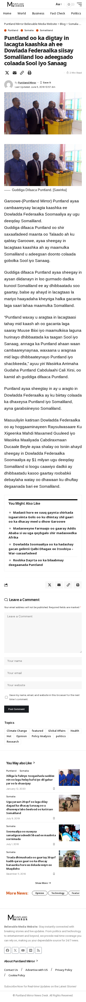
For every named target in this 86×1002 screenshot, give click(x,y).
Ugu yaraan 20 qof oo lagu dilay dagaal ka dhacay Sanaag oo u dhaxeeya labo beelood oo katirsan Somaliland (29, 807)
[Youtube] (23, 950)
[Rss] (38, 950)
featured (37, 731)
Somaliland (46, 30)
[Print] (29, 72)
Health (75, 731)
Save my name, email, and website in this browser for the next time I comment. (44, 697)
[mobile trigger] (78, 4)
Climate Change (17, 731)
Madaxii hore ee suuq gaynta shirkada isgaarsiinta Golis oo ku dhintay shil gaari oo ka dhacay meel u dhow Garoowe (41, 516)
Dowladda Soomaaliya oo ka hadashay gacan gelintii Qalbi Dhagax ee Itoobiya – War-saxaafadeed (41, 548)
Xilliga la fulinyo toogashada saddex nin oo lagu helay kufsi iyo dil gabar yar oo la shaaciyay (30, 779)
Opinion (21, 736)
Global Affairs (57, 731)
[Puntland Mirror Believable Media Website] (16, 4)
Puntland (13, 30)
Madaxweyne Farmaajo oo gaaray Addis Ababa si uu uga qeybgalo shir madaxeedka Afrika (43, 532)
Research (13, 741)
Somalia (29, 30)
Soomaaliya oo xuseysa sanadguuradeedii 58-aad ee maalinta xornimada (31, 835)
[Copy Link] (22, 72)
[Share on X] (7, 72)
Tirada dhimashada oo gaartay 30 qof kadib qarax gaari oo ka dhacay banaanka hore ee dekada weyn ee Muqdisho (31, 863)
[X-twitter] (15, 950)
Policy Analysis (41, 736)
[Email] (15, 72)
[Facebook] (7, 950)
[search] (51, 4)
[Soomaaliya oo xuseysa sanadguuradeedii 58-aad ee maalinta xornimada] (69, 833)
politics (61, 736)
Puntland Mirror (27, 82)
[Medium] (30, 950)
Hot (9, 736)
